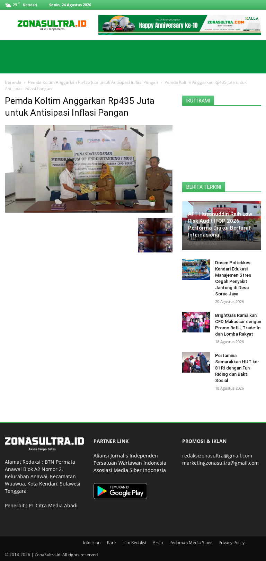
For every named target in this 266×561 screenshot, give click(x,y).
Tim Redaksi (134, 542)
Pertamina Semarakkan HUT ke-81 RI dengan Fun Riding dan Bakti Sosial (237, 368)
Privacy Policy (232, 542)
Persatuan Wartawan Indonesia (130, 463)
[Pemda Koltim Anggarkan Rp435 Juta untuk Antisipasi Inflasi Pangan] (88, 211)
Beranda (13, 82)
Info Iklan (91, 542)
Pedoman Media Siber (190, 542)
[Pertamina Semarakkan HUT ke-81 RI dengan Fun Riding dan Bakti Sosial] (196, 362)
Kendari (48, 483)
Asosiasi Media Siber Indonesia (130, 470)
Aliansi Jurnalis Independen (126, 455)
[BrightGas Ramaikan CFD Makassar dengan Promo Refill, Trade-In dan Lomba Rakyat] (196, 322)
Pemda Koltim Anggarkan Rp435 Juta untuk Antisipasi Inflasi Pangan (93, 82)
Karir (111, 542)
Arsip (158, 542)
